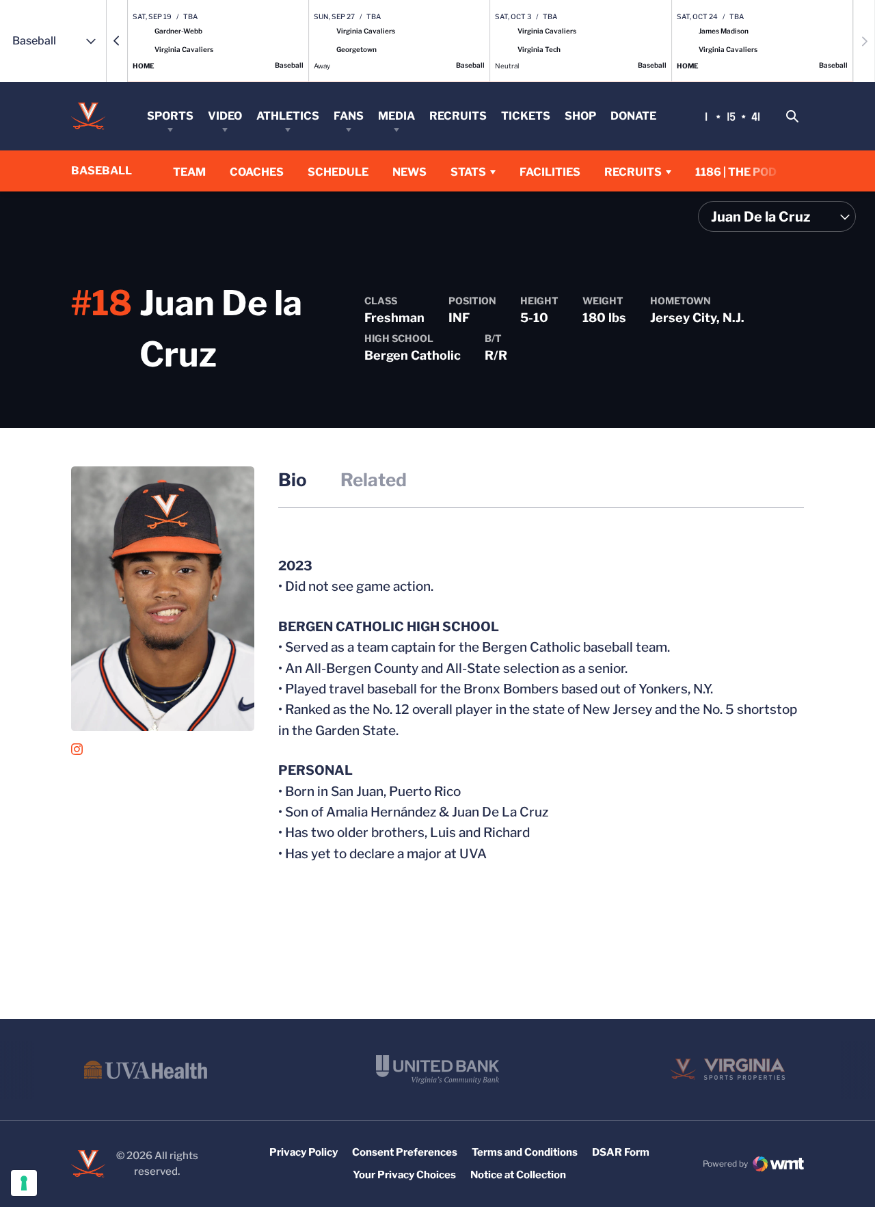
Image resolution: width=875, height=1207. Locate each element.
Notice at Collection (518, 1175)
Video (225, 115)
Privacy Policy (303, 1152)
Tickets (525, 115)
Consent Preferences (404, 1152)
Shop (580, 115)
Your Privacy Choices (404, 1175)
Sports (170, 115)
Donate (633, 115)
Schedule (338, 171)
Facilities (550, 171)
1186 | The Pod (736, 171)
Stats (468, 171)
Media (396, 115)
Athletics (287, 115)
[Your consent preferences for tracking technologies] (24, 1183)
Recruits (458, 115)
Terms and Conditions (525, 1152)
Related (373, 479)
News (409, 171)
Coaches (257, 171)
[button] (117, 41)
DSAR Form (620, 1152)
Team (189, 171)
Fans (349, 115)
